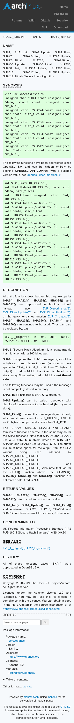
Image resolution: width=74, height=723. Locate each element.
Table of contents (17, 679)
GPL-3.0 (65, 706)
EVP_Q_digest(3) (59, 316)
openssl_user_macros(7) (43, 174)
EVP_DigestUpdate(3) (17, 312)
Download (61, 27)
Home (64, 6)
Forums (17, 20)
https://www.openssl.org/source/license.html (31, 608)
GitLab (45, 20)
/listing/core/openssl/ (22, 672)
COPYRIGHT (14, 576)
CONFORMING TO (19, 522)
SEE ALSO (12, 541)
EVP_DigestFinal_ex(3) (55, 312)
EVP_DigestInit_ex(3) (56, 308)
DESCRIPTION (15, 290)
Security (62, 20)
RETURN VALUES (18, 489)
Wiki (32, 20)
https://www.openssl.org (24, 656)
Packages (61, 13)
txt (24, 686)
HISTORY (11, 557)
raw (29, 686)
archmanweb (31, 696)
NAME (8, 46)
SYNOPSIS (12, 85)
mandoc (52, 696)
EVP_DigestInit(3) (38, 548)
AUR (44, 27)
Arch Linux (22, 6)
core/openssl (17, 640)
